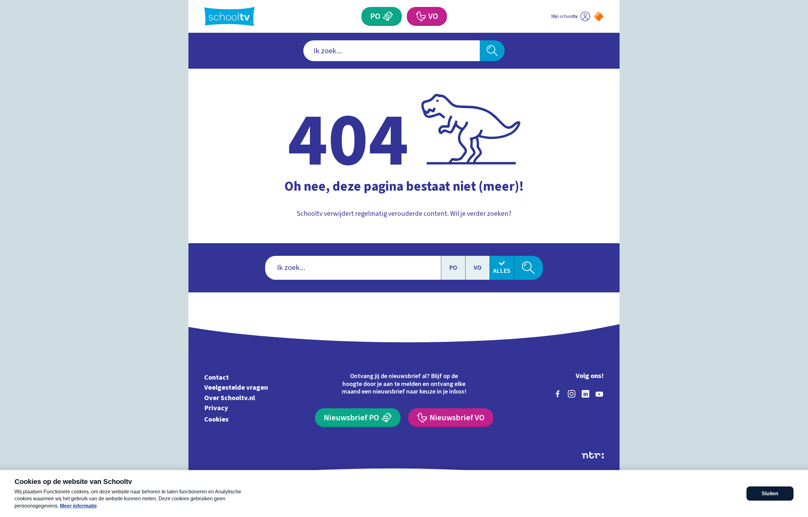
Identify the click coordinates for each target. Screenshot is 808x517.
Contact (216, 377)
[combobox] (391, 50)
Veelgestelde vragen (236, 388)
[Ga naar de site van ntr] (593, 455)
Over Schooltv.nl (229, 398)
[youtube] (599, 394)
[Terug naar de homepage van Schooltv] (229, 16)
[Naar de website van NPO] (599, 16)
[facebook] (558, 394)
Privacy (216, 408)
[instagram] (572, 394)
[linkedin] (585, 394)
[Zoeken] (492, 50)
